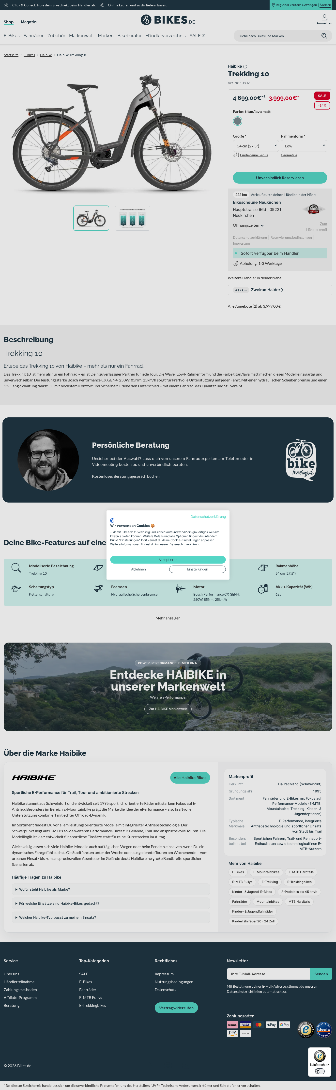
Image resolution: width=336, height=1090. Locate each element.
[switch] (320, 1071)
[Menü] (328, 1050)
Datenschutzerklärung (208, 517)
